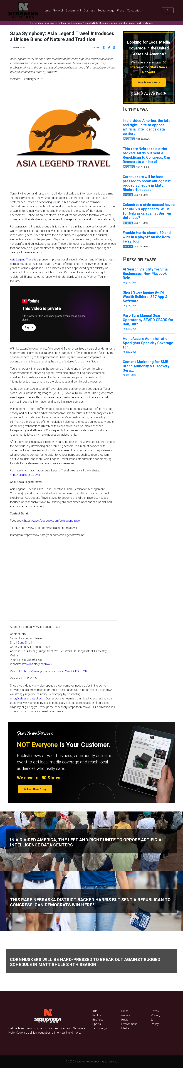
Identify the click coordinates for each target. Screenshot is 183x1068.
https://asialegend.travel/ (36, 664)
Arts (94, 1011)
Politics (97, 1015)
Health (125, 1019)
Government (73, 10)
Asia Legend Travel (22, 259)
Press (120, 10)
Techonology (106, 10)
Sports (96, 1024)
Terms (155, 1011)
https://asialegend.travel (25, 474)
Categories (134, 10)
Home (47, 10)
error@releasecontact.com (27, 698)
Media (125, 1028)
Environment (129, 1024)
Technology (99, 1028)
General (58, 10)
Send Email (25, 642)
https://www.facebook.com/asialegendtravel (52, 520)
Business (89, 10)
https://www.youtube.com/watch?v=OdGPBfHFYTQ (56, 671)
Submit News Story (149, 82)
